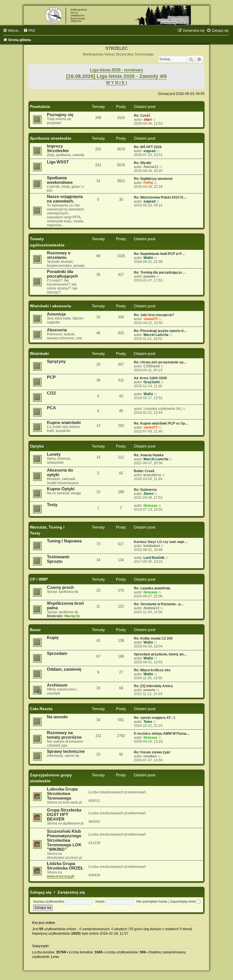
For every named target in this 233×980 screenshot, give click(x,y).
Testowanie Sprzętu (58, 559)
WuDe (148, 258)
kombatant (151, 546)
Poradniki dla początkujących (62, 273)
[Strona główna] (116, 15)
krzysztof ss (152, 475)
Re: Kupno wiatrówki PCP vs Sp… (161, 423)
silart (147, 120)
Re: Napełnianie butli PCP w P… (159, 254)
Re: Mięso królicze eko (152, 670)
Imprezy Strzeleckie (58, 148)
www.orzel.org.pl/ (60, 876)
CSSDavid (151, 366)
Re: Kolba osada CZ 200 (153, 638)
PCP (51, 377)
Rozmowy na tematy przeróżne (64, 735)
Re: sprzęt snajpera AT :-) (154, 718)
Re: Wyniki (142, 163)
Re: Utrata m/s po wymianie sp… (160, 362)
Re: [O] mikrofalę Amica (153, 686)
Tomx (147, 722)
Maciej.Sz (72, 616)
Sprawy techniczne (66, 751)
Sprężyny (56, 361)
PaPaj (148, 183)
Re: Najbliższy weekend (153, 179)
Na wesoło (57, 717)
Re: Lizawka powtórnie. (152, 588)
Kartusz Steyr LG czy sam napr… (161, 542)
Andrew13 (151, 608)
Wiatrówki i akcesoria (50, 306)
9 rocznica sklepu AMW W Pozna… (162, 734)
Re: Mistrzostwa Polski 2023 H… (160, 197)
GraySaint (151, 382)
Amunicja (56, 314)
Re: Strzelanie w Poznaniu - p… (159, 604)
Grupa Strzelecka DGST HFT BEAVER (64, 814)
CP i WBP (39, 579)
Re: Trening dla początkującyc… (160, 272)
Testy (52, 504)
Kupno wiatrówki (64, 422)
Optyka (37, 446)
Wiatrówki (39, 353)
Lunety (54, 454)
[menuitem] (29, 31)
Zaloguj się (40, 892)
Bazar (35, 629)
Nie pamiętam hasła (151, 902)
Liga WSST (58, 162)
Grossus (150, 506)
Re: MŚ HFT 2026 (148, 147)
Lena (55, 957)
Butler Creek (144, 471)
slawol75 (150, 319)
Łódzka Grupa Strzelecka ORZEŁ (65, 865)
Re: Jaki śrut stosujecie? (154, 315)
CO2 (51, 393)
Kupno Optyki (60, 489)
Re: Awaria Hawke (149, 455)
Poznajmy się (60, 114)
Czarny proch (60, 587)
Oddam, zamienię (64, 669)
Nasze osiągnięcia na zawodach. (65, 198)
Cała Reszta (41, 708)
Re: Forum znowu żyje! (152, 752)
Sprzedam (57, 653)
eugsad (149, 151)
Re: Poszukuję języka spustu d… (160, 331)
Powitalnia (40, 106)
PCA (51, 408)
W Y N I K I (116, 82)
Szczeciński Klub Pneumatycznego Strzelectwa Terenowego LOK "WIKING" (64, 840)
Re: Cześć (142, 116)
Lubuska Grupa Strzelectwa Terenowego (62, 793)
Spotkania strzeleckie (50, 138)
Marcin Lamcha (155, 335)
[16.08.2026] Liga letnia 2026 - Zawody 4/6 (116, 76)
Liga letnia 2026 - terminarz (116, 70)
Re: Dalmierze (145, 490)
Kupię (53, 637)
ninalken (150, 756)
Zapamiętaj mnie (183, 902)
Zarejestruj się (71, 892)
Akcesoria (57, 330)
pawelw (149, 276)
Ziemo (148, 494)
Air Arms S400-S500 (150, 378)
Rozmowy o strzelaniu (58, 255)
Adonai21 (151, 167)
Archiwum (57, 685)
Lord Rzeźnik (154, 558)
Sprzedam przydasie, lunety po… (160, 654)
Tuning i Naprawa (64, 541)
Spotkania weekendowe (60, 180)
